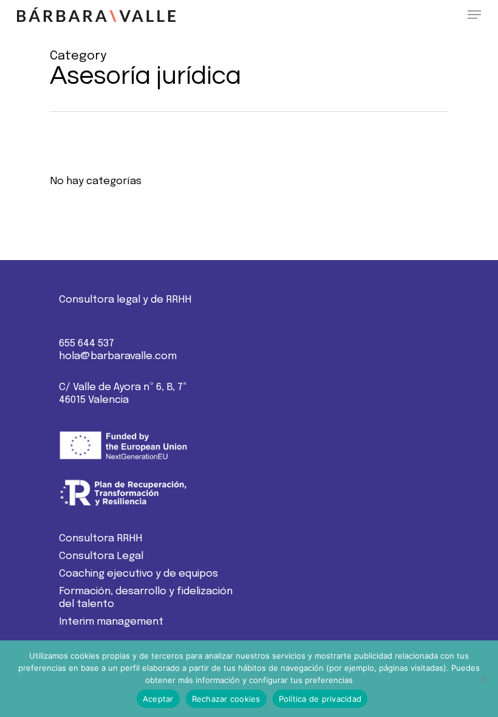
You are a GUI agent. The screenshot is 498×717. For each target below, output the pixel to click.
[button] (474, 15)
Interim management (111, 622)
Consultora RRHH (100, 538)
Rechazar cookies (226, 699)
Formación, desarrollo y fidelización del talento (146, 597)
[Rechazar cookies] (483, 679)
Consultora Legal (101, 556)
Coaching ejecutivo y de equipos (138, 574)
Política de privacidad (320, 699)
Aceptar (158, 699)
